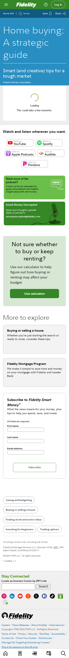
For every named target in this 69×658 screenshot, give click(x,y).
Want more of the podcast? (17, 180)
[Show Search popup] (63, 653)
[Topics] (34, 653)
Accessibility (58, 633)
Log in (58, 4)
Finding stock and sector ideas (24, 519)
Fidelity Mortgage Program (26, 364)
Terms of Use (9, 633)
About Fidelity (39, 624)
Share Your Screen (26, 637)
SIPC (55, 547)
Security (32, 633)
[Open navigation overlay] (6, 4)
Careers (6, 624)
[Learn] (6, 653)
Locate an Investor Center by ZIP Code (24, 581)
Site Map (44, 633)
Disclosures (45, 637)
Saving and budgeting (19, 500)
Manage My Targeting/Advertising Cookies (25, 642)
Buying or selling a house (25, 330)
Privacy (22, 633)
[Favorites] (20, 653)
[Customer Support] (46, 4)
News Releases (20, 624)
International (56, 624)
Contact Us (8, 637)
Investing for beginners (19, 529)
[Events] (49, 653)
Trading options (49, 529)
